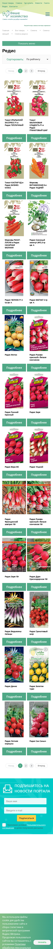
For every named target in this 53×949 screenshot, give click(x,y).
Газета (46, 3)
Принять (42, 942)
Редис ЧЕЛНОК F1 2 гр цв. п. (14, 301)
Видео (4, 6)
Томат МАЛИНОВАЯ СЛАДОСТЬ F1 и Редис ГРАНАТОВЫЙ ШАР (38, 125)
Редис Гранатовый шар (38, 632)
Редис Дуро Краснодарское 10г (39, 577)
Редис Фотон (11, 355)
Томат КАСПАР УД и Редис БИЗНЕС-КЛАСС (14, 185)
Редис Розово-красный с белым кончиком (38, 357)
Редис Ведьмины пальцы (13, 632)
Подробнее (14, 138)
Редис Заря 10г (12, 576)
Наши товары (8, 3)
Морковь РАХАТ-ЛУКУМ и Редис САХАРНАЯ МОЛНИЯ (12, 244)
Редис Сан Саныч (38, 741)
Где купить (28, 3)
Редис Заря (35, 412)
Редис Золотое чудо (37, 687)
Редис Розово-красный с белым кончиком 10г (38, 522)
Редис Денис (11, 686)
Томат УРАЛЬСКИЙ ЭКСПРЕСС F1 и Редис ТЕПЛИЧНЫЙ (14, 122)
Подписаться (26, 818)
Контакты (13, 6)
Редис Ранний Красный (11, 413)
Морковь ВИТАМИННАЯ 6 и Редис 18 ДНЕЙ (38, 185)
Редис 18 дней (36, 467)
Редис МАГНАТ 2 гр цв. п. (38, 301)
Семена (19, 3)
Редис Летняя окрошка (11, 742)
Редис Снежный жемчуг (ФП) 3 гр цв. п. (37, 242)
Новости (38, 3)
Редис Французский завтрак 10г (11, 522)
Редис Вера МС (12, 467)
